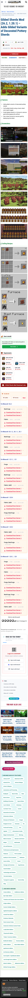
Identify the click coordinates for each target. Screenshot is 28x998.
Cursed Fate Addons (8, 914)
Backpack (5, 793)
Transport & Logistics (8, 880)
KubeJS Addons (7, 963)
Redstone (22, 857)
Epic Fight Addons (7, 895)
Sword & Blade (7, 868)
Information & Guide (17, 831)
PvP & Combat (17, 853)
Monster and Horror (19, 838)
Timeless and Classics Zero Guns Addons (13, 899)
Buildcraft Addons (7, 940)
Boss (23, 793)
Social (18, 861)
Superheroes (21, 865)
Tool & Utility (21, 880)
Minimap (21, 835)
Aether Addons (7, 944)
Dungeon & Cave (7, 823)
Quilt (23, 48)
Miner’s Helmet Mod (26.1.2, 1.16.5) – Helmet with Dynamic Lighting (20, 755)
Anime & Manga (19, 782)
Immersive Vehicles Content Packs (12, 925)
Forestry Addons (20, 940)
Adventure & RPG (19, 778)
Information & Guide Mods (9, 690)
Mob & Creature (7, 838)
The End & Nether (7, 876)
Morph (5, 842)
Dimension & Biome (8, 816)
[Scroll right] (26, 58)
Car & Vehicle (6, 805)
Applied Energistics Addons (10, 910)
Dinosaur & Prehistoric (8, 820)
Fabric (12, 48)
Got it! (7, 995)
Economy (17, 823)
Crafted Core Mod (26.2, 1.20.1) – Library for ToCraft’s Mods (7, 721)
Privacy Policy (22, 980)
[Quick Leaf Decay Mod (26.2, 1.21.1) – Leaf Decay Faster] (20, 713)
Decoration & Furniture (9, 812)
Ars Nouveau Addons (8, 952)
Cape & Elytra (20, 801)
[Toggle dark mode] (5, 2)
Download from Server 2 (13, 415)
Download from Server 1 (13, 412)
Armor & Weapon (7, 786)
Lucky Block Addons (8, 929)
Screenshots (13, 57)
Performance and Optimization (11, 850)
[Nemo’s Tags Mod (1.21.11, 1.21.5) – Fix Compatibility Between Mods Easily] (7, 730)
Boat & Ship (15, 793)
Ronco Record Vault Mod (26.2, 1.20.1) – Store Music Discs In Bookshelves (7, 755)
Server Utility (6, 861)
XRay (4, 883)
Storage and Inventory (8, 865)
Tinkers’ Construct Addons (9, 937)
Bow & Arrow (6, 797)
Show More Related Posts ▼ (14, 762)
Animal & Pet (6, 782)
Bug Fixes (18, 797)
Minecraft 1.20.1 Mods (9, 696)
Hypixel (5, 831)
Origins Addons (7, 903)
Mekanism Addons (19, 963)
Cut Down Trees (7, 808)
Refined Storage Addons (9, 967)
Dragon (21, 820)
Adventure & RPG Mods (9, 684)
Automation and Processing (10, 790)
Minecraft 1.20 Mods (8, 693)
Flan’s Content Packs (8, 922)
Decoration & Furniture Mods (10, 687)
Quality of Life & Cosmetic (9, 857)
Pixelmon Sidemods (8, 918)
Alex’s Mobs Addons (19, 944)
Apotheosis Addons (8, 948)
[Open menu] (2, 2)
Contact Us (5, 980)
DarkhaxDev (7, 45)
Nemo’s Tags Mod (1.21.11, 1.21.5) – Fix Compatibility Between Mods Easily (7, 738)
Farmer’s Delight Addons (9, 907)
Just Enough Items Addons (10, 959)
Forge (15, 48)
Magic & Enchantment (8, 835)
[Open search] (26, 2)
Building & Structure (8, 801)
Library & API (6, 778)
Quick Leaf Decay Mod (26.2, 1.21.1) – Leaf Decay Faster (20, 721)
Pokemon (5, 853)
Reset (24, 397)
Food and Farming (7, 827)
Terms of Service (13, 980)
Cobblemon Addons (19, 892)
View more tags (14, 698)
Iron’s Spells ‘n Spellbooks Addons (11, 955)
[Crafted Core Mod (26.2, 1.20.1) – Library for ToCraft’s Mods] (7, 713)
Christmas (18, 805)
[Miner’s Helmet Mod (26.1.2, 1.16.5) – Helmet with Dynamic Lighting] (20, 747)
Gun (20, 827)
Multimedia (17, 842)
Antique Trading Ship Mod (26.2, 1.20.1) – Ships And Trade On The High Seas (20, 738)
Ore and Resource (7, 846)
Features (4, 57)
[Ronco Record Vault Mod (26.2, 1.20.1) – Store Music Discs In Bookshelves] (7, 747)
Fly (23, 823)
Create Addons (7, 892)
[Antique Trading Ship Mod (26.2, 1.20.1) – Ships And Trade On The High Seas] (20, 730)
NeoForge (19, 48)
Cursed (19, 808)
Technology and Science (9, 872)
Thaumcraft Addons (8, 933)
